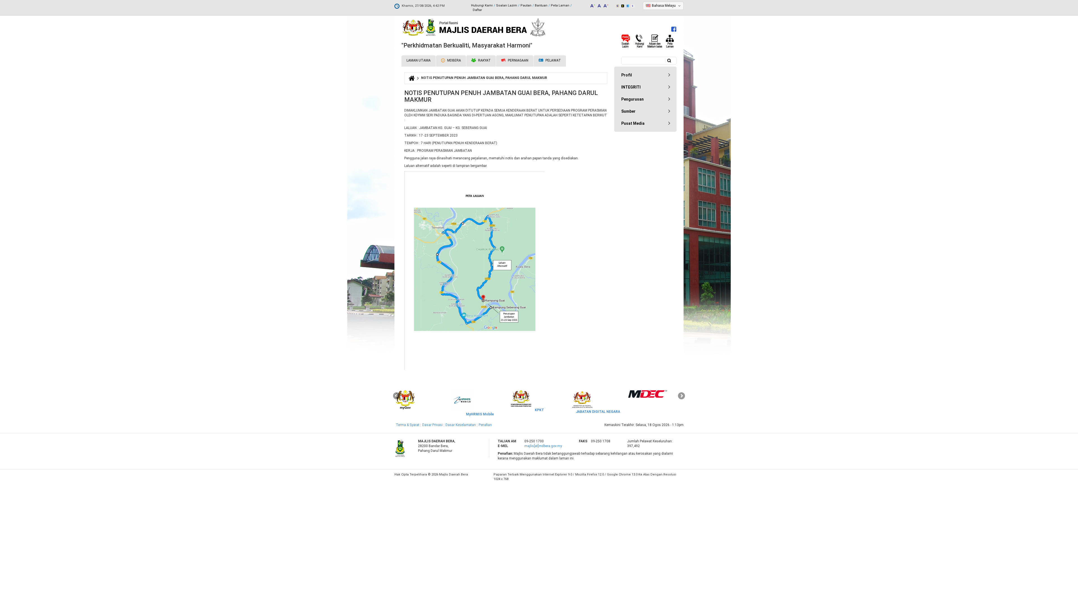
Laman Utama (418, 60)
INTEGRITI (631, 87)
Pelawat (553, 60)
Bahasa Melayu (664, 6)
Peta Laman (560, 5)
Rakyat (484, 60)
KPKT (539, 410)
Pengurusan (632, 99)
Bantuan (541, 5)
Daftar (477, 10)
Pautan (525, 5)
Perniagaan (517, 60)
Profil (626, 75)
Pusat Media (633, 123)
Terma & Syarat (407, 425)
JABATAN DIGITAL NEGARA (598, 412)
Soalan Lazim (506, 5)
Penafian (485, 425)
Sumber (628, 111)
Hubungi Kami (482, 5)
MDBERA (453, 60)
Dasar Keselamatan (461, 425)
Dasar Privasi (432, 425)
